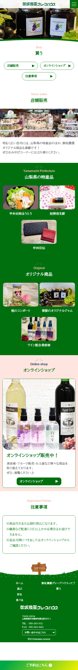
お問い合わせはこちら (35, 632)
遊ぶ (19, 588)
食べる (19, 600)
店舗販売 (13, 65)
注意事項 (31, 76)
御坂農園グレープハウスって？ (58, 583)
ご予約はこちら (37, 665)
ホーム (19, 583)
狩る (19, 594)
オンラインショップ (54, 65)
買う (58, 588)
